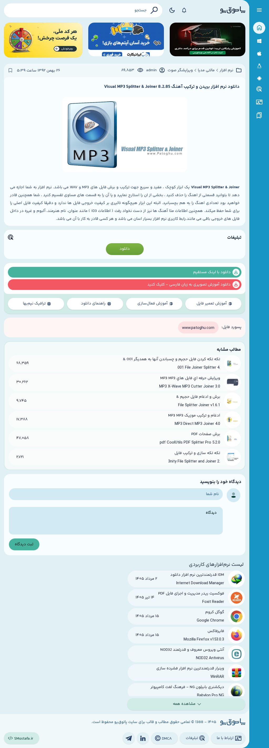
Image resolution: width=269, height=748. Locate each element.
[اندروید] (259, 78)
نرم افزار (226, 70)
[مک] (259, 53)
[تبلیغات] (259, 89)
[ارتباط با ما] (259, 102)
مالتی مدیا (206, 70)
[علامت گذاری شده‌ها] (259, 115)
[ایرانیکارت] (126, 40)
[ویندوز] (259, 41)
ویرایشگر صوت (180, 70)
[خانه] (259, 28)
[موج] (207, 40)
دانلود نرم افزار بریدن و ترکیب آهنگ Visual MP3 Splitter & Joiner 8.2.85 (172, 86)
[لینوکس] (259, 66)
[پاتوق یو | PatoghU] (232, 10)
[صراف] (43, 40)
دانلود (125, 249)
